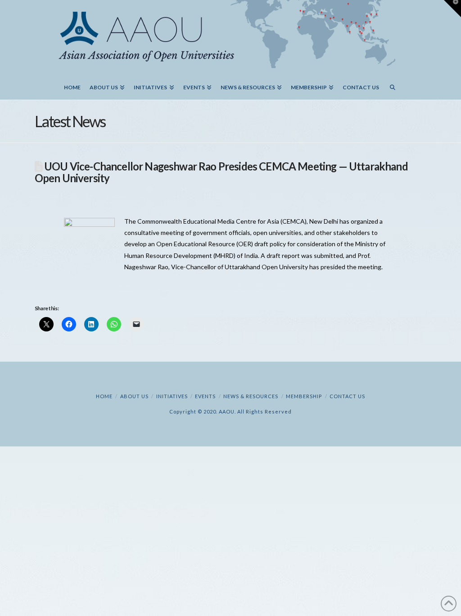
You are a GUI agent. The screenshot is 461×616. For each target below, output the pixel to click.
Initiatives (172, 396)
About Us (134, 396)
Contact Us (347, 396)
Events (205, 396)
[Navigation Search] (393, 84)
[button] (452, 8)
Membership (304, 396)
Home (104, 396)
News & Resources (250, 396)
